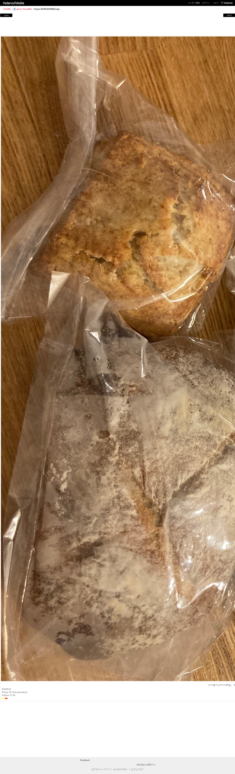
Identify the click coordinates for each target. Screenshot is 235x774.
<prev (6, 15)
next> (229, 15)
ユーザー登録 (194, 3)
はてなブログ (137, 769)
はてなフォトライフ (100, 769)
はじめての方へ (120, 769)
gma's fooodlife (24, 9)
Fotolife (7, 9)
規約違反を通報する (146, 764)
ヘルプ (215, 3)
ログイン (206, 3)
